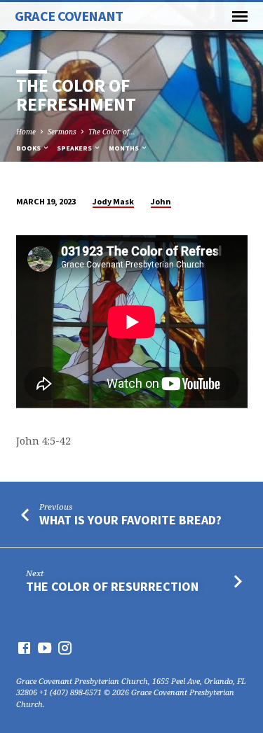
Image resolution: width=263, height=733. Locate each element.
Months (124, 148)
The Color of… (111, 132)
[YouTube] (44, 647)
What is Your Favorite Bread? (130, 520)
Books (29, 148)
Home (26, 132)
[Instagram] (65, 647)
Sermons (62, 132)
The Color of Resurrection (112, 586)
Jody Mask (113, 201)
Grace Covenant (69, 16)
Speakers (75, 148)
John (161, 201)
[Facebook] (24, 647)
